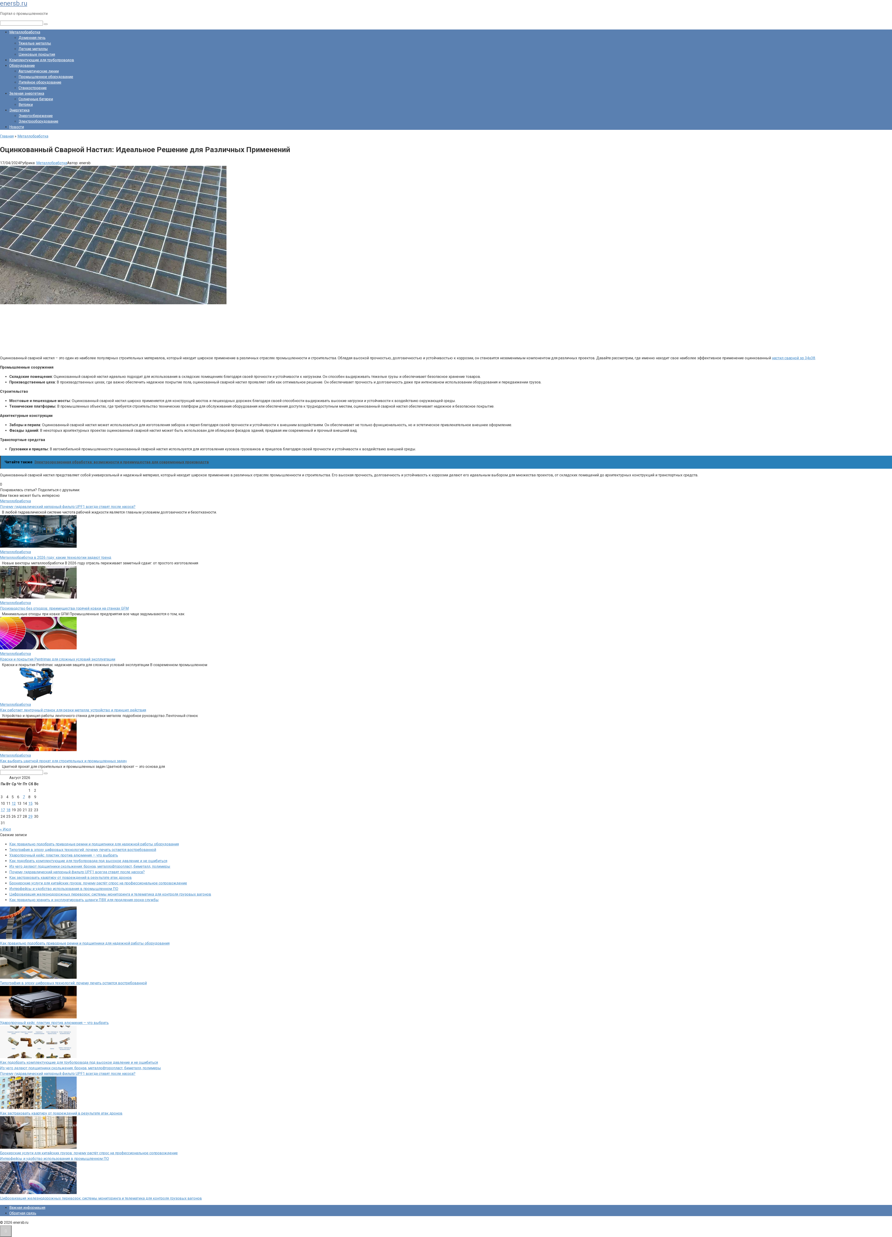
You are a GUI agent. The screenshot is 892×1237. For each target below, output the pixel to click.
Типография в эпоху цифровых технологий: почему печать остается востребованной (82, 850)
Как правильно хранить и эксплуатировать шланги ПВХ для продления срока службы (84, 900)
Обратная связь (22, 1213)
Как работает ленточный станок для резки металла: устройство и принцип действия (73, 710)
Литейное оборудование (40, 82)
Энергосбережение (36, 116)
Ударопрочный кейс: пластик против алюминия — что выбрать (63, 855)
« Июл (5, 829)
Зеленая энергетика (26, 93)
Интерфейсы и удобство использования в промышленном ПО (63, 889)
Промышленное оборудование (46, 77)
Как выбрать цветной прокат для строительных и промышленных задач (63, 761)
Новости (16, 127)
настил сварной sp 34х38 (793, 358)
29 (30, 816)
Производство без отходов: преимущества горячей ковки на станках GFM (64, 608)
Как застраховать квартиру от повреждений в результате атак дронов (70, 877)
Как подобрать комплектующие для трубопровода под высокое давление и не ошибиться (88, 861)
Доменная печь (32, 38)
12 (14, 803)
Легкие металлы (33, 49)
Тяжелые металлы (35, 43)
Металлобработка (24, 32)
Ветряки (26, 104)
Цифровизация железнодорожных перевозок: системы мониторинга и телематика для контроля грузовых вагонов (110, 894)
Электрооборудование (38, 121)
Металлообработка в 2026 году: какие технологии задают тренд (55, 557)
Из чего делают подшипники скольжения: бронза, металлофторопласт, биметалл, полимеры (89, 866)
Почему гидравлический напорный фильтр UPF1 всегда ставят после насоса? (67, 506)
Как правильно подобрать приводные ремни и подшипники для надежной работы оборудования (94, 844)
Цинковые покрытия (37, 54)
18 (8, 810)
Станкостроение (33, 88)
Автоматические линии (39, 71)
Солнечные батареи (36, 99)
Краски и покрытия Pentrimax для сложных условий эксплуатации (57, 659)
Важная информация (27, 1207)
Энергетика (19, 110)
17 (3, 810)
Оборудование (22, 65)
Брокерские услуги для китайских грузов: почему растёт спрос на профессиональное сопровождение (98, 883)
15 (30, 803)
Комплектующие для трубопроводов (41, 60)
